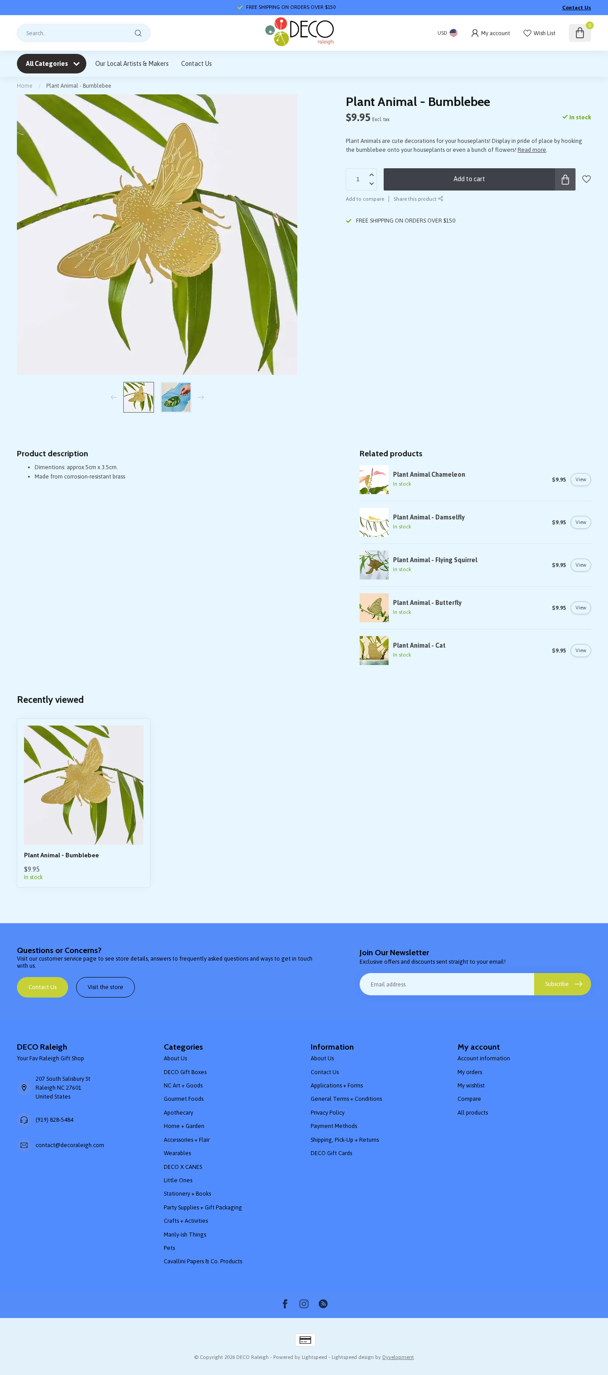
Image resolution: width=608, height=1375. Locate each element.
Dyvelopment (398, 1357)
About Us (175, 1058)
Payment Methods (334, 1126)
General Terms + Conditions (346, 1098)
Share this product (415, 199)
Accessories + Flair (187, 1139)
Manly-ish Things (185, 1234)
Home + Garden (184, 1126)
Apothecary (178, 1112)
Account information (484, 1058)
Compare (469, 1098)
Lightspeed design (353, 1357)
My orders (470, 1072)
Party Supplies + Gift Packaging (203, 1207)
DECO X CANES (183, 1167)
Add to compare (365, 199)
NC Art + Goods (183, 1085)
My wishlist (471, 1085)
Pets (169, 1248)
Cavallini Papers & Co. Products (203, 1261)
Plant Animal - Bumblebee (78, 85)
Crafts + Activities (186, 1220)
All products (473, 1112)
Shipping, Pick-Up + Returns (345, 1139)
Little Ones (178, 1180)
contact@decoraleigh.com (70, 1145)
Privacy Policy (328, 1112)
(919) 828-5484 (54, 1119)
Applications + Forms (337, 1085)
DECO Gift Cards (331, 1153)
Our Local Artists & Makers (132, 63)
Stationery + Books (187, 1193)
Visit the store (105, 987)
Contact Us (576, 7)
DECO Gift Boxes (185, 1072)
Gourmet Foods (183, 1098)
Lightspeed (314, 1357)
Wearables (177, 1153)
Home (24, 85)
